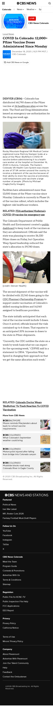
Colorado (6, 9)
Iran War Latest (10, 509)
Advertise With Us (11, 575)
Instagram (7, 540)
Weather (31, 9)
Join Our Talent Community (16, 663)
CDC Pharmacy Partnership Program (23, 299)
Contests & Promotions (13, 571)
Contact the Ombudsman (14, 677)
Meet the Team (10, 562)
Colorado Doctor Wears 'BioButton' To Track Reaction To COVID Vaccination (26, 406)
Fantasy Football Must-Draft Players (19, 518)
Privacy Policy (9, 623)
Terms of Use (9, 637)
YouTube (7, 531)
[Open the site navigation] (9, 3)
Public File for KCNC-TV (14, 597)
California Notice (11, 628)
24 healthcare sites (25, 106)
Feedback (7, 672)
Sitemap (6, 584)
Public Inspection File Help (15, 601)
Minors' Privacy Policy (13, 641)
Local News (8, 34)
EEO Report (8, 610)
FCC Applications (11, 606)
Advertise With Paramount (15, 659)
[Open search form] (49, 3)
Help (5, 668)
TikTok (6, 544)
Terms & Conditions (12, 580)
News (20, 9)
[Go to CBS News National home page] (26, 3)
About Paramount (11, 654)
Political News (9, 505)
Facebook (7, 535)
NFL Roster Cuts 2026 (13, 514)
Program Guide (10, 566)
